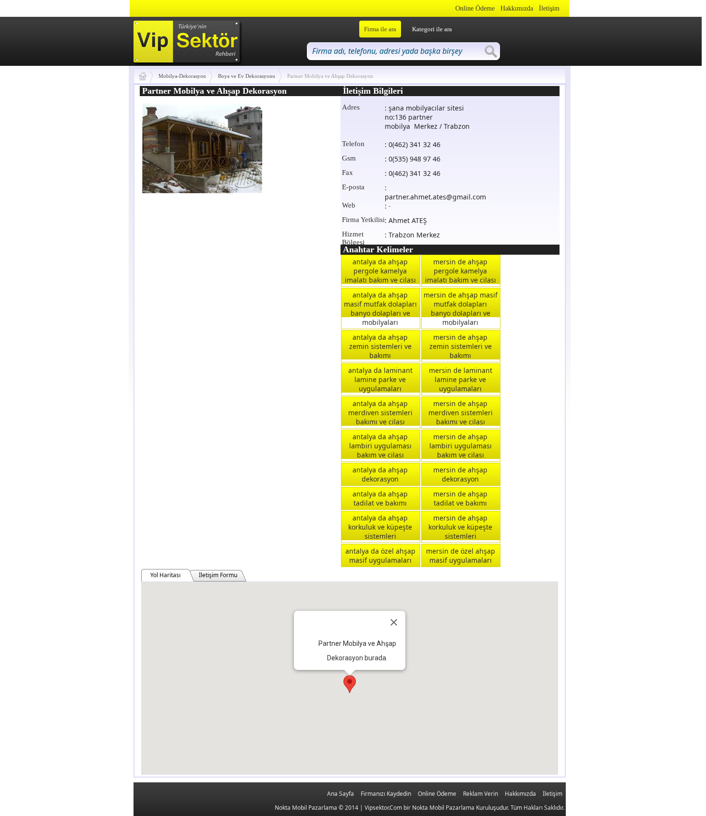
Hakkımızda (516, 8)
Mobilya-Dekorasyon (182, 76)
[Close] (393, 622)
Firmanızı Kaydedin (386, 794)
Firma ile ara (380, 29)
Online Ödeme (475, 8)
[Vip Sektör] (146, 76)
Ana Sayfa (340, 794)
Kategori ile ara (432, 29)
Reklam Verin (480, 794)
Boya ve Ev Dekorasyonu (246, 76)
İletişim (549, 8)
